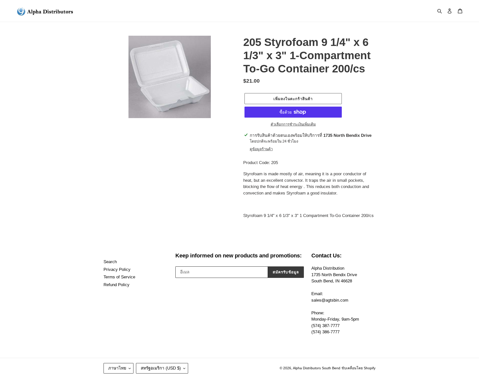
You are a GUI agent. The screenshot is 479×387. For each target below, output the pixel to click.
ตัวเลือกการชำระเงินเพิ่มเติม (293, 124)
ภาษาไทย (117, 368)
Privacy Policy (117, 269)
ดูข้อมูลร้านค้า (261, 149)
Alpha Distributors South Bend (316, 368)
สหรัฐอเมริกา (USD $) (161, 368)
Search (110, 261)
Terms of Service (119, 277)
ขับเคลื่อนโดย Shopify (358, 368)
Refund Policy (116, 284)
